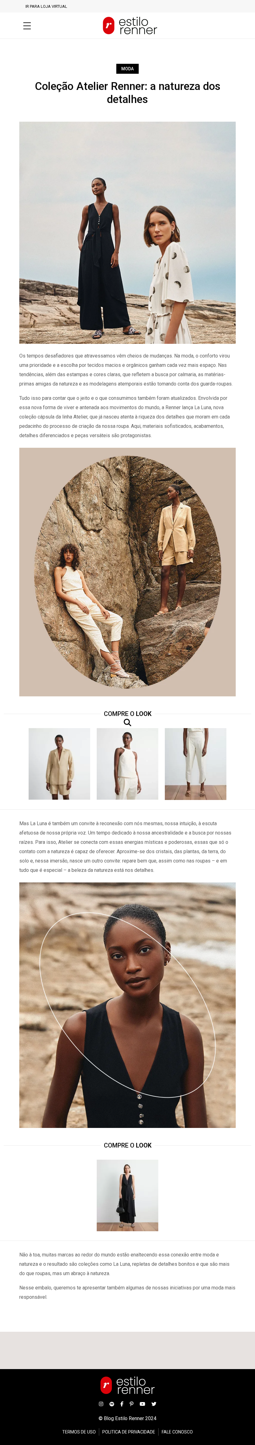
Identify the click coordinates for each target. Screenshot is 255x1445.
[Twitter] (153, 1404)
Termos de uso (79, 1431)
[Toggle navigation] (27, 26)
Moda (127, 68)
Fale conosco (177, 1431)
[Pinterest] (131, 1404)
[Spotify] (111, 1404)
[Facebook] (121, 1404)
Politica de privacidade (128, 1431)
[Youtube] (142, 1404)
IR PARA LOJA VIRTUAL (46, 6)
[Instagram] (101, 1404)
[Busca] (229, 25)
